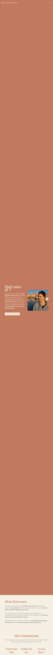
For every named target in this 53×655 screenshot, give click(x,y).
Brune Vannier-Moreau (9, 3)
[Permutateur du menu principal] (50, 2)
